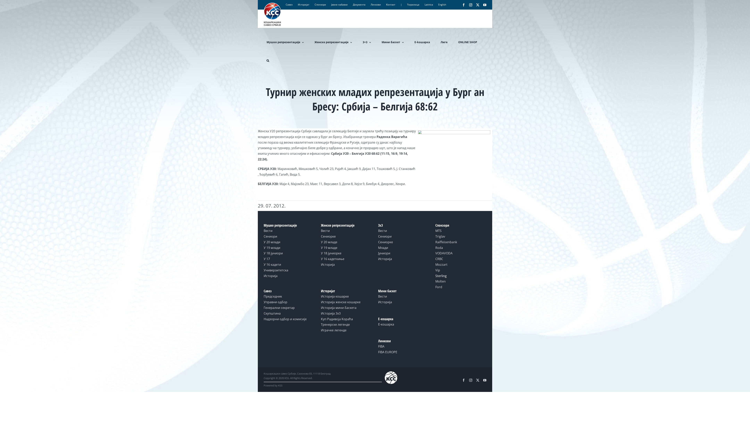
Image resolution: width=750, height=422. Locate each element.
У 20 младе (329, 242)
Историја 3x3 (331, 313)
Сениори (270, 236)
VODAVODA (444, 253)
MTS (438, 231)
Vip (437, 270)
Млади (383, 248)
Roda (439, 248)
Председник (273, 296)
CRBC (439, 259)
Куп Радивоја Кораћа (337, 319)
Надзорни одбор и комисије (285, 319)
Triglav (440, 236)
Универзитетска (276, 270)
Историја (271, 276)
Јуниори (384, 253)
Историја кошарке (335, 296)
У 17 (267, 259)
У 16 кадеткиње (332, 259)
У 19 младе (329, 248)
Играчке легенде (333, 330)
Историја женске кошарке (341, 302)
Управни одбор (275, 302)
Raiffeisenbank (446, 242)
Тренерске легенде (335, 324)
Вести (268, 231)
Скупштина (272, 313)
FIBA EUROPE (387, 352)
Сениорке (328, 236)
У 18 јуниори (273, 253)
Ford (438, 287)
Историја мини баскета (338, 308)
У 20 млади (272, 242)
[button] (268, 60)
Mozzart (441, 264)
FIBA (381, 346)
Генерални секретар (279, 308)
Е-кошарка (386, 324)
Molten (440, 281)
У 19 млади (272, 248)
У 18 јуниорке (331, 253)
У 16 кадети (272, 264)
